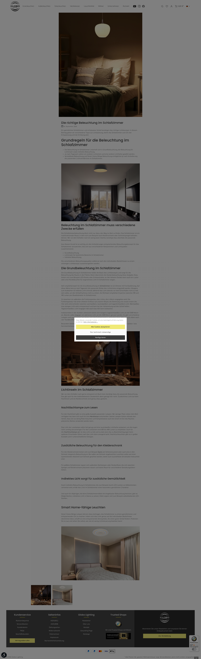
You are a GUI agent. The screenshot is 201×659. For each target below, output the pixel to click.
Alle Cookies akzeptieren (100, 327)
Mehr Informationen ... (90, 322)
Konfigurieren (100, 337)
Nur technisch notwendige (100, 332)
